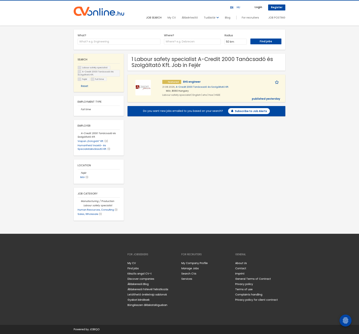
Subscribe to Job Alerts (251, 111)
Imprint (240, 273)
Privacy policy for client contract (256, 300)
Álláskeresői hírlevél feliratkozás (148, 289)
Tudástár (210, 17)
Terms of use (244, 289)
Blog (227, 17)
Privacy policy (244, 284)
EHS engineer (192, 82)
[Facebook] (76, 263)
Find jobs (133, 268)
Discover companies (141, 279)
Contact (240, 268)
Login (258, 7)
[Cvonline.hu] (99, 11)
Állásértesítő (190, 17)
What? (82, 35)
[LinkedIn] (88, 263)
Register (277, 7)
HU (238, 7)
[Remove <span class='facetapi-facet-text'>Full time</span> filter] (92, 79)
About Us (241, 263)
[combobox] (119, 42)
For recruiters (250, 17)
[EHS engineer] (143, 87)
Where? (169, 35)
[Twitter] (94, 263)
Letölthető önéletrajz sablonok (147, 294)
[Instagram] (82, 263)
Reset (84, 86)
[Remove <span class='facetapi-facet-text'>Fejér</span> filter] (79, 79)
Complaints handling (248, 294)
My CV (172, 17)
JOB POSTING (276, 17)
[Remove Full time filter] (79, 109)
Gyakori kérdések (139, 300)
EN (231, 7)
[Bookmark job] (277, 82)
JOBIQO (95, 329)
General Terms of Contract (253, 279)
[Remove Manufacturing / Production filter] (79, 201)
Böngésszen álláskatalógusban (147, 305)
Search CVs (188, 273)
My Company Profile (194, 263)
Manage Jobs (190, 268)
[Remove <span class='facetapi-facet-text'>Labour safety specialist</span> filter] (79, 67)
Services (186, 279)
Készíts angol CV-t (140, 273)
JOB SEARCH (154, 17)
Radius (229, 35)
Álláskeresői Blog (138, 284)
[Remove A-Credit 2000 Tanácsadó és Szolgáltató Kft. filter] (79, 133)
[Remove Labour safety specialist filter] (82, 205)
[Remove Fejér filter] (79, 172)
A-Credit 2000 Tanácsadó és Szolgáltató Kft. (202, 86)
